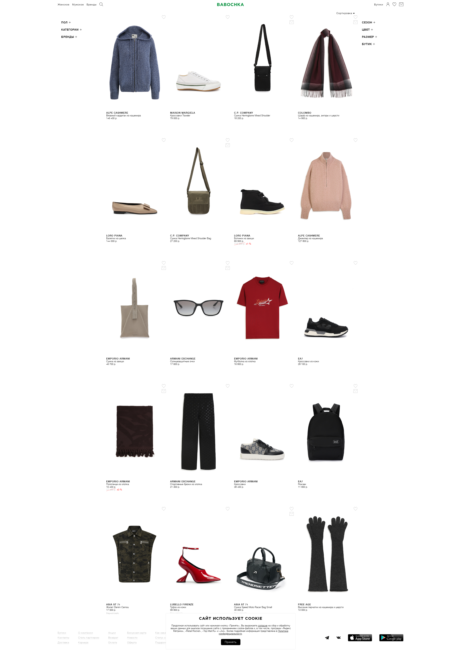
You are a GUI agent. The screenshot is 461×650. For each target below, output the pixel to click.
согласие (262, 625)
